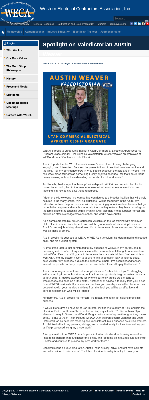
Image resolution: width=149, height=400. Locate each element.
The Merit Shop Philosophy (16, 68)
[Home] (3, 32)
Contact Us (138, 394)
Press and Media (16, 86)
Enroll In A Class (104, 390)
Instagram (143, 23)
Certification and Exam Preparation (76, 23)
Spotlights (12, 95)
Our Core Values (16, 58)
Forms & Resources (43, 23)
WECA (17, 13)
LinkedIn (139, 23)
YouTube (147, 23)
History (11, 78)
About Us (86, 390)
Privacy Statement (11, 394)
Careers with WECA (19, 115)
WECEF (140, 390)
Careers (102, 23)
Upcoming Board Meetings (17, 105)
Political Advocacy (19, 23)
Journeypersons (118, 23)
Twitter (135, 23)
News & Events (124, 390)
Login (11, 43)
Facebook (131, 23)
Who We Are (14, 50)
